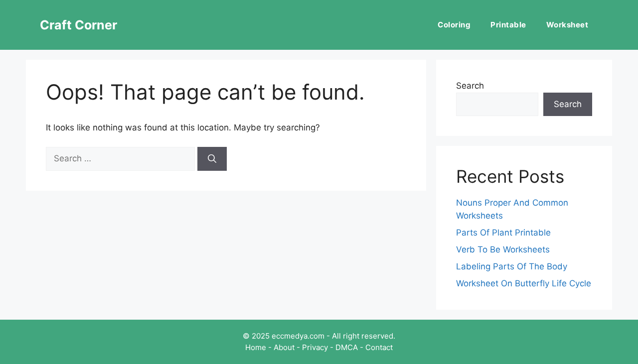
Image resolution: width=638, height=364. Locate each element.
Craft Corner (78, 24)
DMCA (346, 347)
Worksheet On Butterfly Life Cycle (523, 283)
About (284, 347)
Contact (379, 347)
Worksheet (567, 24)
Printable (508, 24)
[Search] (212, 159)
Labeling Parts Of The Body (511, 266)
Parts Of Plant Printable (503, 233)
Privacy (315, 347)
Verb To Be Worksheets (503, 249)
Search (470, 86)
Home (255, 347)
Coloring (454, 24)
